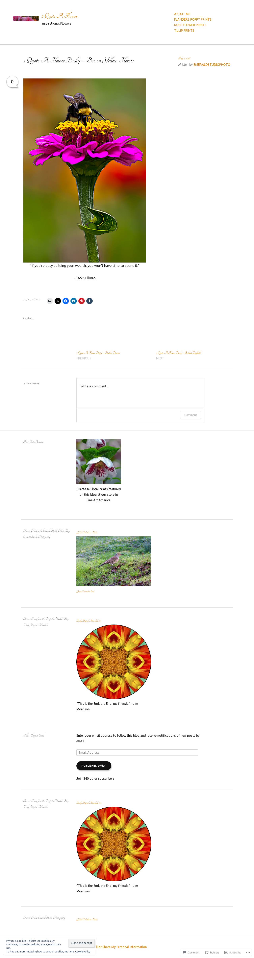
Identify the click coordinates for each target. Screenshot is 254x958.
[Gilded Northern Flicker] (113, 585)
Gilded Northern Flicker (87, 532)
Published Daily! (93, 765)
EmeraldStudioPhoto (211, 64)
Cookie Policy (82, 951)
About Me (182, 14)
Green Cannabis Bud (85, 591)
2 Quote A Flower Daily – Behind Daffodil (178, 355)
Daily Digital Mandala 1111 (88, 620)
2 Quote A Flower (59, 15)
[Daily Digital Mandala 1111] (113, 698)
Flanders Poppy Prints (193, 19)
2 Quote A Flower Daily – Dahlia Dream (98, 355)
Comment (190, 414)
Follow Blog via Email (33, 735)
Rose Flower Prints (190, 25)
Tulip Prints (184, 30)
